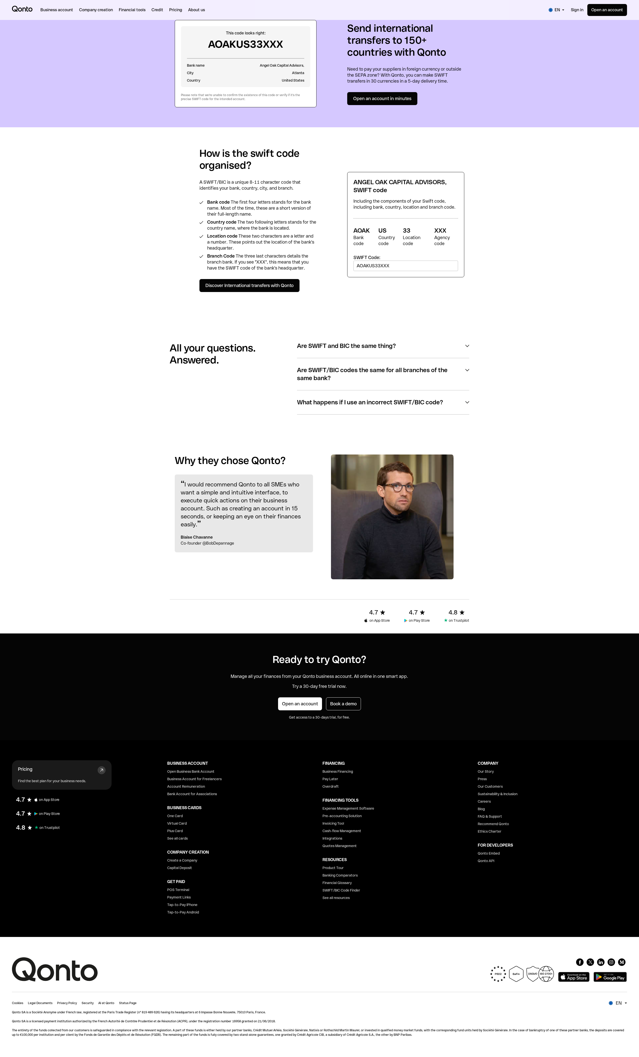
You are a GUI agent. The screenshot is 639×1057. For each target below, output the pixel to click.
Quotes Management (339, 846)
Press (482, 779)
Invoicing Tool (333, 823)
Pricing (25, 769)
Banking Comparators (340, 875)
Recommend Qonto (493, 824)
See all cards (177, 838)
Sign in (577, 9)
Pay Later (330, 779)
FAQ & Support (490, 816)
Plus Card (175, 831)
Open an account (607, 9)
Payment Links (179, 897)
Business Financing (337, 771)
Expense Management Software (348, 808)
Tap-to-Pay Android (183, 912)
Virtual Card (177, 823)
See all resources (336, 898)
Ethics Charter (489, 831)
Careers (484, 801)
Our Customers (490, 786)
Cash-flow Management (341, 831)
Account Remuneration (186, 786)
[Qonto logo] (22, 9)
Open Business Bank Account (190, 771)
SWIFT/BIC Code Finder (341, 890)
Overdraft (330, 786)
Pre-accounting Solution (342, 816)
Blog (481, 809)
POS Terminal (178, 890)
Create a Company (182, 860)
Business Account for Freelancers (194, 779)
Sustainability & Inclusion (497, 794)
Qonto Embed (489, 853)
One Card (175, 816)
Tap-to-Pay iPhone (182, 905)
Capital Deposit (179, 868)
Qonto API (486, 861)
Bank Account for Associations (192, 794)
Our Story (486, 771)
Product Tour (333, 868)
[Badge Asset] (580, 962)
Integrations (332, 838)
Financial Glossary (337, 883)
